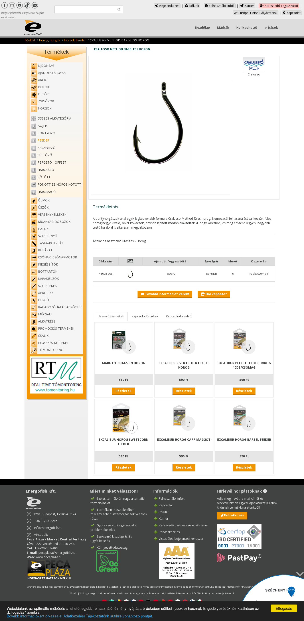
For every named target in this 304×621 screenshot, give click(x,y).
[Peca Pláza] (49, 569)
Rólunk (193, 6)
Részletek (124, 391)
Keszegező (46, 148)
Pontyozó (46, 133)
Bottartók (47, 271)
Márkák (223, 27)
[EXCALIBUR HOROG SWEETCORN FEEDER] (123, 418)
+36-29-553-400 (46, 548)
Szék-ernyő (47, 236)
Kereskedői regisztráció (281, 6)
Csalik (43, 335)
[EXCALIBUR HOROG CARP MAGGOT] (184, 418)
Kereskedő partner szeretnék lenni (183, 525)
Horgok (44, 108)
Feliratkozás (234, 515)
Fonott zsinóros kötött (59, 184)
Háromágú (47, 192)
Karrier (248, 6)
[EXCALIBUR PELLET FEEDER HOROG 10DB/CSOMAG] (244, 341)
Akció (42, 80)
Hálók (43, 229)
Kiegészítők (48, 264)
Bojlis (43, 126)
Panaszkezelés (169, 532)
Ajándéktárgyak (52, 73)
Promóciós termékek (56, 328)
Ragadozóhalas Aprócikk (60, 307)
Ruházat (45, 250)
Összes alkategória (54, 118)
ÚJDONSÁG (46, 65)
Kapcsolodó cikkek (145, 316)
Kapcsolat (293, 13)
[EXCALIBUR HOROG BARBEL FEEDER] (244, 418)
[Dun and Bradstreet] (174, 560)
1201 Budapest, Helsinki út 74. (55, 514)
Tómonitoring (50, 350)
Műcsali (45, 314)
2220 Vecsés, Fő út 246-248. (54, 544)
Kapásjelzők (48, 278)
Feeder (43, 140)
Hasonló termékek (110, 316)
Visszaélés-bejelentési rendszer (181, 538)
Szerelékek (47, 286)
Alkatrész (46, 321)
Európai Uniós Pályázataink (257, 13)
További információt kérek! (166, 294)
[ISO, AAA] (239, 534)
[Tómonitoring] (56, 374)
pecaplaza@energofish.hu (57, 552)
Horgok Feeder (75, 40)
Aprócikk (45, 293)
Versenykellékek (52, 214)
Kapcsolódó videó (179, 316)
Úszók (43, 207)
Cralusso (254, 74)
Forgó (43, 300)
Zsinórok (46, 101)
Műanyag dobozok (54, 221)
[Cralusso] (254, 64)
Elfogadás (284, 608)
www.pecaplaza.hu (49, 557)
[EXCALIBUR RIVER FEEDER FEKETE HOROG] (184, 341)
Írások (273, 27)
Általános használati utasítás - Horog (119, 241)
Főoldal (29, 40)
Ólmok (44, 200)
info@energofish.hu (48, 528)
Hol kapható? (246, 27)
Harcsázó (46, 170)
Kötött (44, 177)
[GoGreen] (104, 560)
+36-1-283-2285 (45, 521)
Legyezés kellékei (53, 343)
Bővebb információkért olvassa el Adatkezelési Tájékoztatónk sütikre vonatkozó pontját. (80, 616)
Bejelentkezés (168, 6)
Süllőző (45, 155)
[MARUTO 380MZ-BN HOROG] (123, 341)
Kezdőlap (202, 27)
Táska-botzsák (50, 243)
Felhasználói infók (221, 6)
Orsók (43, 94)
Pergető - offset (52, 162)
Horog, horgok (49, 40)
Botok (43, 87)
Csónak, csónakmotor (57, 257)
